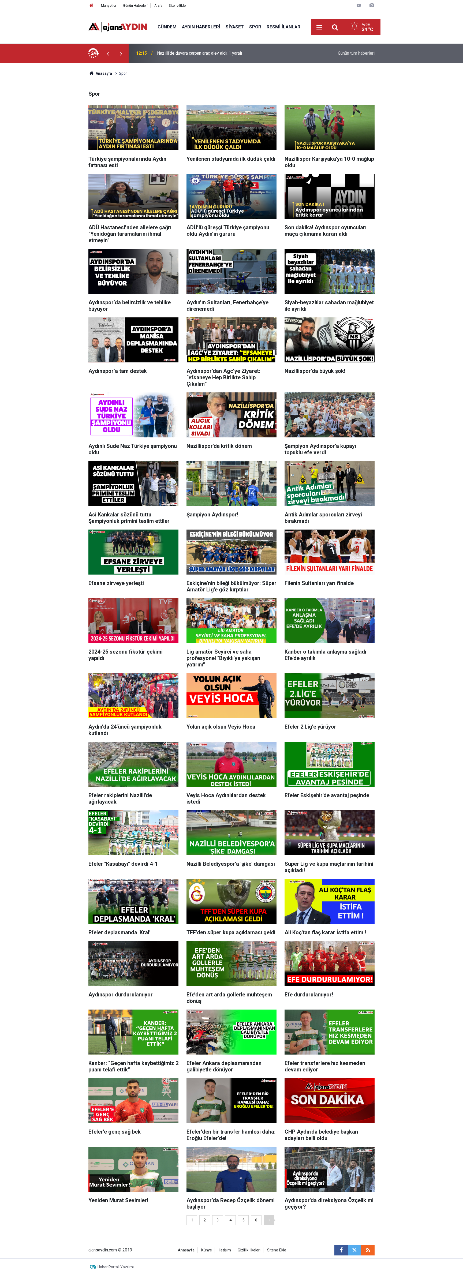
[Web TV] (359, 5)
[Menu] (319, 27)
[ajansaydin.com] (117, 26)
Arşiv (158, 5)
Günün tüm (356, 53)
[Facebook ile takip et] (341, 1250)
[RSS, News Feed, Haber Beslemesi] (368, 1250)
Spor (255, 26)
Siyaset (235, 26)
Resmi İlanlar (283, 26)
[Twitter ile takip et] (354, 1250)
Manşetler (108, 5)
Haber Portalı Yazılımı (116, 1267)
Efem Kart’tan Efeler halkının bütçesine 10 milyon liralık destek (215, 53)
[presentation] (107, 53)
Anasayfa (103, 73)
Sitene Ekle (177, 5)
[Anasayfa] (91, 5)
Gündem (167, 26)
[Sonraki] (269, 1220)
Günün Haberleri (135, 5)
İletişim (225, 1250)
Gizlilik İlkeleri (249, 1250)
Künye (206, 1250)
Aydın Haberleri (201, 26)
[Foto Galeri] (372, 5)
